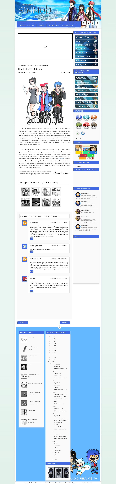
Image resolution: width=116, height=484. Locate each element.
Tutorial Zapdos (58, 375)
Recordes (30, 65)
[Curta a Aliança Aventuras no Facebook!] (78, 121)
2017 (54, 348)
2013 (54, 357)
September (58, 450)
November (58, 445)
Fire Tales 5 (57, 385)
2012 (54, 359)
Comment (54, 216)
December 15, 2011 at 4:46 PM (59, 222)
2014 (54, 355)
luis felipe (34, 222)
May (56, 459)
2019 (54, 343)
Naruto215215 (35, 258)
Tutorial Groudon (58, 408)
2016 (54, 350)
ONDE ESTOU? (22, 23)
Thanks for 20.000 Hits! (30, 69)
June (56, 457)
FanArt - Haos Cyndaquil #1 (61, 436)
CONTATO (50, 23)
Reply (31, 238)
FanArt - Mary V (58, 422)
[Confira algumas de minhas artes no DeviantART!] (78, 128)
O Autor (30, 365)
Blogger (74, 482)
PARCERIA (60, 23)
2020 (54, 341)
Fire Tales (61, 158)
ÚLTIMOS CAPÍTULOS (67, 25)
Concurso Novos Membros (35, 383)
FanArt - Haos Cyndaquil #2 (61, 420)
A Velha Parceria (32, 356)
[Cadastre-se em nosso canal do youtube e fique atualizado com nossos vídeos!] (86, 128)
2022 (54, 336)
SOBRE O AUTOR (71, 23)
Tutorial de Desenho (59, 434)
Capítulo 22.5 (57, 373)
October (57, 448)
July (56, 454)
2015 (54, 352)
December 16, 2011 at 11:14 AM (58, 258)
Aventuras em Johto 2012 (60, 394)
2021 (54, 339)
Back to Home (21, 65)
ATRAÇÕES (41, 25)
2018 (54, 345)
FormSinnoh (31, 338)
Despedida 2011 (58, 366)
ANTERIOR (23, 323)
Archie (32, 278)
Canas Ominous (59, 482)
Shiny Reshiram (85, 210)
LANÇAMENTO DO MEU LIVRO (26, 25)
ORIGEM (41, 23)
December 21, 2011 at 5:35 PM (59, 278)
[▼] (50, 361)
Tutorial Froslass (58, 427)
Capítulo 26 (57, 383)
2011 (53, 362)
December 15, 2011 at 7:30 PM (59, 245)
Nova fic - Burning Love (60, 418)
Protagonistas (31, 410)
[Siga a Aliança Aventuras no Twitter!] (86, 121)
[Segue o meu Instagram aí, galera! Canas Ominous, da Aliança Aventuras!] (93, 128)
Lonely (55, 443)
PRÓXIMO (64, 323)
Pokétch (56, 424)
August (57, 452)
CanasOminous (85, 193)
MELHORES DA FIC (53, 25)
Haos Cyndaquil (36, 245)
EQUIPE (33, 23)
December (57, 364)
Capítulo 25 (57, 416)
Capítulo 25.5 (57, 387)
